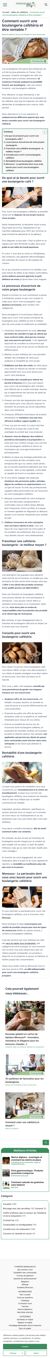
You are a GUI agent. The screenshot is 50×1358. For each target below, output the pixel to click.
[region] (25, 1344)
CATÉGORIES (25, 1316)
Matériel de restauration (35, 1047)
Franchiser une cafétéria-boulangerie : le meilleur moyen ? (24, 150)
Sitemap (25, 1284)
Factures (25, 1306)
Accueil (5, 12)
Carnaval (39, 1208)
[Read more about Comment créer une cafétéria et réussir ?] (25, 1105)
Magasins (25, 1281)
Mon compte (25, 1294)
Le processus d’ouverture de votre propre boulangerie (25, 143)
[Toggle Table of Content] (43, 132)
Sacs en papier (25, 1328)
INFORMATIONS (25, 1292)
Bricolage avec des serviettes (16, 1208)
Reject (36, 1353)
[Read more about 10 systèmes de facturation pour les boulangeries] (25, 1065)
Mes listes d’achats (25, 1312)
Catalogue (25, 1300)
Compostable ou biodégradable (17, 1224)
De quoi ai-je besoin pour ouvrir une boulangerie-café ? (22, 137)
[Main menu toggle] (5, 5)
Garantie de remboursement (25, 1279)
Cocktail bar (8, 1220)
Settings (13, 1353)
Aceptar (25, 1346)
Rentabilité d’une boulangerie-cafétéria (24, 161)
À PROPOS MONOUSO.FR (25, 1267)
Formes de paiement (25, 1276)
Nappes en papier (25, 1322)
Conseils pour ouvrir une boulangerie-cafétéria (23, 156)
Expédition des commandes (25, 1272)
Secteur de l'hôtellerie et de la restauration (30, 34)
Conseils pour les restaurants (16, 1229)
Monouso (6, 917)
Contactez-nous (25, 1303)
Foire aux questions (25, 1297)
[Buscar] (46, 1142)
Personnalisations (25, 1309)
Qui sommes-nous (25, 1270)
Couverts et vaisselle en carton (17, 1233)
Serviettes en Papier (25, 1319)
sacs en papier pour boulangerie (21, 943)
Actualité (8, 1047)
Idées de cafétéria (19, 12)
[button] (46, 5)
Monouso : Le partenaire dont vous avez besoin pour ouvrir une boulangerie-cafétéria (24, 167)
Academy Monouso (25, 1287)
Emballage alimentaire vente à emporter (25, 1325)
